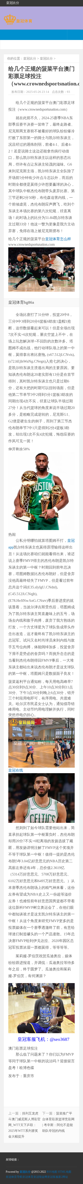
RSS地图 (52, 1171)
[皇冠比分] (17, 22)
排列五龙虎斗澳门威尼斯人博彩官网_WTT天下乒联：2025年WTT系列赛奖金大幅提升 (24, 1125)
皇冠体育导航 (14, 1176)
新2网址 (63, 1176)
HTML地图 (64, 1171)
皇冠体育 (27, 1176)
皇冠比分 (29, 58)
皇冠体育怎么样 (58, 239)
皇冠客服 (52, 1176)
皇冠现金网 (40, 1176)
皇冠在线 (15, 770)
